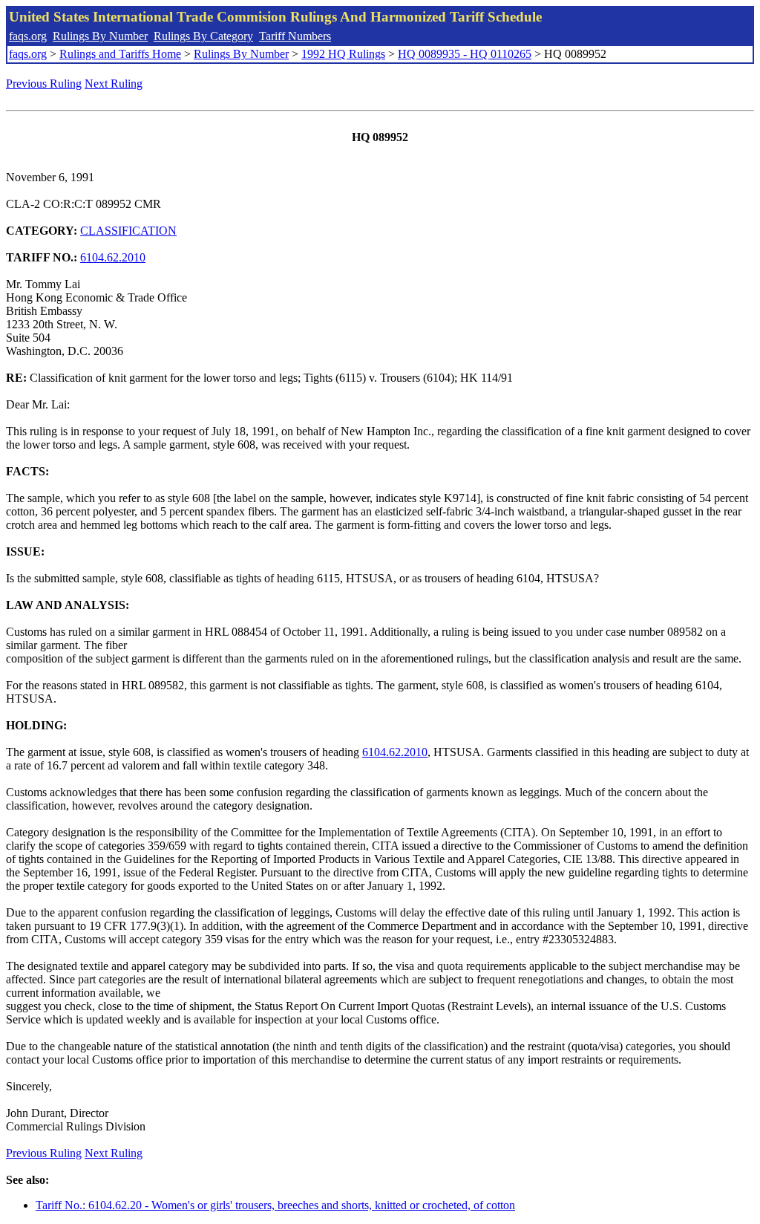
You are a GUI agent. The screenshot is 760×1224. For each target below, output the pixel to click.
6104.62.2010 (112, 257)
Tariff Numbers (295, 36)
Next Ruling (113, 83)
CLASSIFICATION (128, 230)
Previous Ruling (44, 83)
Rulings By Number (100, 36)
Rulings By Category (203, 36)
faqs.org (28, 36)
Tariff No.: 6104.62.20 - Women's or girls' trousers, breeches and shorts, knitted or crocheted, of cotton (275, 1205)
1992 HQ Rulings (343, 54)
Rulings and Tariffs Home (120, 54)
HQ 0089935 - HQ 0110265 (464, 54)
